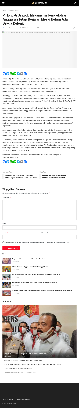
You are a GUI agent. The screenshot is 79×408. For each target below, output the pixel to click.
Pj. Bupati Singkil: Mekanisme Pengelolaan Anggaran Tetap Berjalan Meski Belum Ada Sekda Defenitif (32, 364)
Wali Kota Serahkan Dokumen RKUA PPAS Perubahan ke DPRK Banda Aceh (36, 275)
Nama (5, 223)
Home (4, 10)
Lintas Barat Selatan (13, 10)
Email (5, 233)
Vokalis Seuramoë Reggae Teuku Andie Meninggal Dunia (30, 267)
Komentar (6, 197)
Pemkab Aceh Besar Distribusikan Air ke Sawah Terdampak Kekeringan (34, 283)
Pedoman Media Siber (23, 399)
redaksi (13, 28)
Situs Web (44, 233)
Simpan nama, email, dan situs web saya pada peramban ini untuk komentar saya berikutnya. (37, 242)
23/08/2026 (8, 356)
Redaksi (11, 399)
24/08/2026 (16, 261)
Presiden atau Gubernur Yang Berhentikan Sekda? (18, 368)
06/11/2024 (23, 28)
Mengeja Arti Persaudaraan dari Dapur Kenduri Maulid (29, 259)
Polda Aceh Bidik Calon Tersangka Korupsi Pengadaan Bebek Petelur (25, 354)
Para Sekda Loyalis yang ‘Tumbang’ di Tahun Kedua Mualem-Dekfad (23, 360)
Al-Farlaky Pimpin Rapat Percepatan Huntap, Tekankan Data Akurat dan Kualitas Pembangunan (42, 291)
